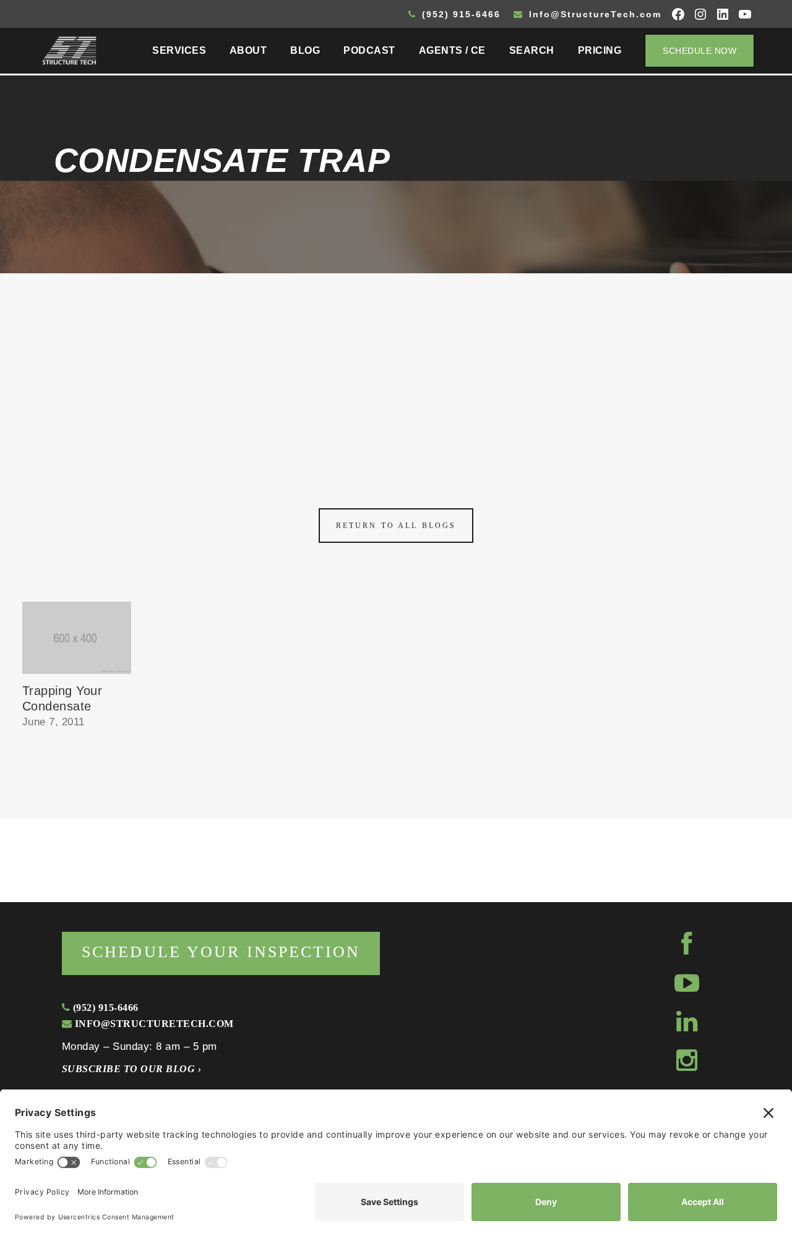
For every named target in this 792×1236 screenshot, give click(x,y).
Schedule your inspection (221, 952)
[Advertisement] (396, 366)
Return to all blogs (396, 525)
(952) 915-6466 (459, 14)
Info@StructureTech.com (593, 14)
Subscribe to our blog (131, 1068)
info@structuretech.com (152, 1023)
